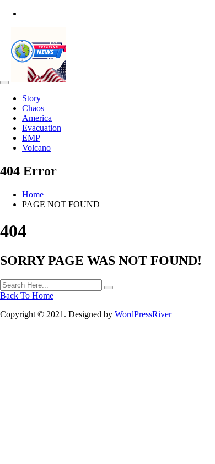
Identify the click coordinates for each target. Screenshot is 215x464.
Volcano (36, 147)
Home (33, 194)
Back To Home (26, 295)
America (37, 118)
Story (31, 98)
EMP (31, 137)
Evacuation (41, 127)
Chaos (33, 108)
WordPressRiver (143, 314)
